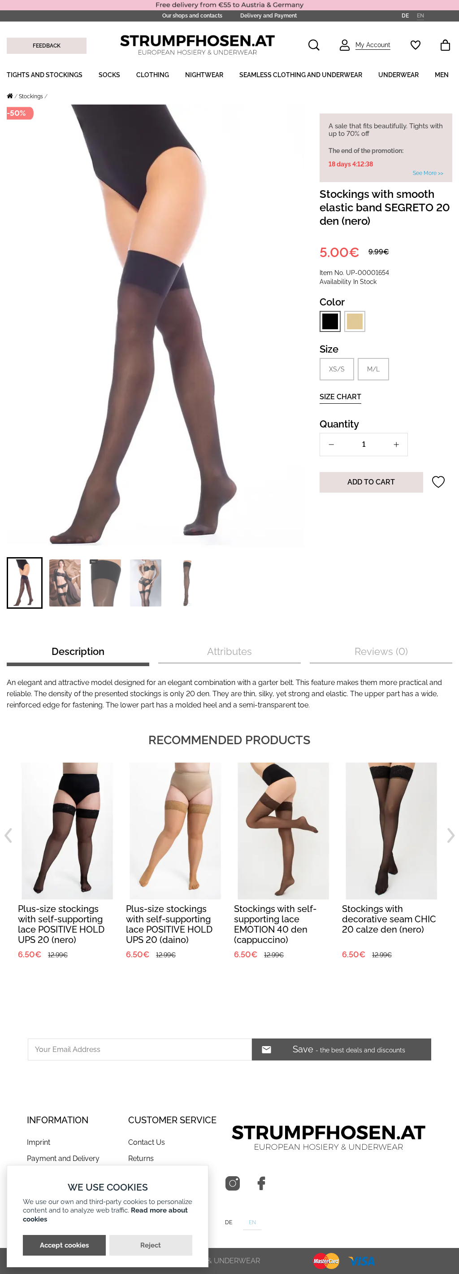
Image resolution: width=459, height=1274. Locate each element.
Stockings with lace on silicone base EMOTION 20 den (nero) (391, 919)
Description (78, 651)
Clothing (152, 75)
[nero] (330, 321)
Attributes (229, 651)
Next (451, 835)
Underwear (398, 75)
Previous (8, 835)
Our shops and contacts (192, 16)
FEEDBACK (47, 46)
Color (332, 302)
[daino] (354, 321)
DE (405, 16)
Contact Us (146, 1142)
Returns (141, 1158)
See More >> (428, 173)
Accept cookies (64, 1245)
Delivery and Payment (268, 16)
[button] (25, 583)
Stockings (31, 96)
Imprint (38, 1142)
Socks (109, 75)
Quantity (339, 424)
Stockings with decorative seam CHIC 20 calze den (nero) (281, 919)
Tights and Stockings (44, 75)
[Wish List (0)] (415, 45)
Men (442, 75)
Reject (150, 1245)
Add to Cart (371, 482)
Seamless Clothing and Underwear (300, 75)
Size (329, 349)
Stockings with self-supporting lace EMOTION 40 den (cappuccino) (167, 924)
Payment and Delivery (63, 1158)
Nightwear (204, 75)
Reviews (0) (381, 651)
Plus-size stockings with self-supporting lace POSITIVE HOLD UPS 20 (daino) (61, 924)
